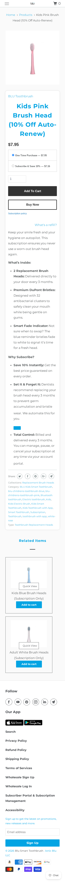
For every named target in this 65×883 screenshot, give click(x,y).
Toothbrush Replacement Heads (34, 524)
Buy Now (32, 204)
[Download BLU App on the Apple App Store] (14, 726)
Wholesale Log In (18, 786)
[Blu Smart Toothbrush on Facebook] (9, 701)
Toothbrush (14, 516)
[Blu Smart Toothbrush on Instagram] (36, 701)
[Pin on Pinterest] (35, 476)
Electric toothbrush (33, 499)
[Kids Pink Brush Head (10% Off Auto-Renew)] (32, 57)
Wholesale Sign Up (19, 777)
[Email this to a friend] (51, 476)
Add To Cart (32, 191)
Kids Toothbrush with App (38, 507)
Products (25, 15)
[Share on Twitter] (19, 476)
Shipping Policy (17, 759)
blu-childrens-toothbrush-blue (26, 491)
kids (48, 499)
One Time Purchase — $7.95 (31, 155)
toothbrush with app (35, 516)
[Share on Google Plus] (43, 476)
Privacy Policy (16, 740)
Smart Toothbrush (18, 512)
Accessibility (15, 810)
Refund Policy (16, 750)
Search (10, 731)
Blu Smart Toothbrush (29, 850)
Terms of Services (18, 768)
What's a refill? (46, 225)
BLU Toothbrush (20, 96)
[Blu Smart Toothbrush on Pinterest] (27, 701)
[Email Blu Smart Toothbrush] (54, 701)
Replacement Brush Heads (38, 482)
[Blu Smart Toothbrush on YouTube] (18, 701)
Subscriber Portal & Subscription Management (30, 798)
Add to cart (28, 604)
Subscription (37, 512)
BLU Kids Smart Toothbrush (36, 486)
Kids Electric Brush (19, 503)
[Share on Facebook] (27, 476)
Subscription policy (17, 213)
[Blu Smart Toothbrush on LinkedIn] (45, 701)
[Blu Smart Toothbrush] (32, 3)
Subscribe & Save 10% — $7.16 (32, 166)
